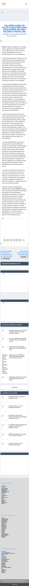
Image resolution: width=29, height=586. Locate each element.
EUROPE (2, 498)
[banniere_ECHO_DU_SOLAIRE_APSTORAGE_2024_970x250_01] (14, 15)
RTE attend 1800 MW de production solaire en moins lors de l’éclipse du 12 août (17, 340)
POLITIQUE (3, 487)
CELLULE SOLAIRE (4, 561)
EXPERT (2, 493)
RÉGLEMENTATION (4, 489)
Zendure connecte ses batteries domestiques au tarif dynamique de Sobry (17, 348)
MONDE (2, 503)
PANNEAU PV (3, 563)
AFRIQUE (3, 501)
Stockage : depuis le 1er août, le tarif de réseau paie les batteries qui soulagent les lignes (18, 332)
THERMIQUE (3, 556)
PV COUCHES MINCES (5, 559)
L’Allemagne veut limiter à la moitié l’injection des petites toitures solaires (17, 378)
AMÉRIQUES (3, 500)
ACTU (11, 34)
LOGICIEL (3, 569)
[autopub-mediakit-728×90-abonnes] (14, 42)
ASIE (2, 499)
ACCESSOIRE (3, 566)
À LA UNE (3, 485)
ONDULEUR (3, 564)
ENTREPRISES (22, 580)
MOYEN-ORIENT (4, 502)
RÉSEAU (2, 555)
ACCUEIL (4, 580)
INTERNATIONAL (4, 497)
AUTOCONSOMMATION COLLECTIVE (8, 553)
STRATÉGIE (13, 36)
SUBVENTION (3, 492)
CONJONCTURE (4, 495)
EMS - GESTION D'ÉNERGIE (6, 567)
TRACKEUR (3, 572)
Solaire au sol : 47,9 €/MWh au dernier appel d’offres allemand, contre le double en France (17, 356)
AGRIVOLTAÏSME (4, 554)
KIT (2, 568)
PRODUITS (3, 562)
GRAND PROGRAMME (5, 491)
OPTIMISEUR (3, 570)
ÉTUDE (2, 496)
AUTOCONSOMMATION (5, 552)
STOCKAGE (3, 551)
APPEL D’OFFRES (4, 488)
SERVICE (3, 571)
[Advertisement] (14, 464)
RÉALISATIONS (4, 486)
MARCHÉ (3, 494)
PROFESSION (3, 490)
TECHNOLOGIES (4, 557)
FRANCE (15, 34)
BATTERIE (3, 565)
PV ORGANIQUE (4, 560)
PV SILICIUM (3, 558)
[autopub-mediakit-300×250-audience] (14, 303)
